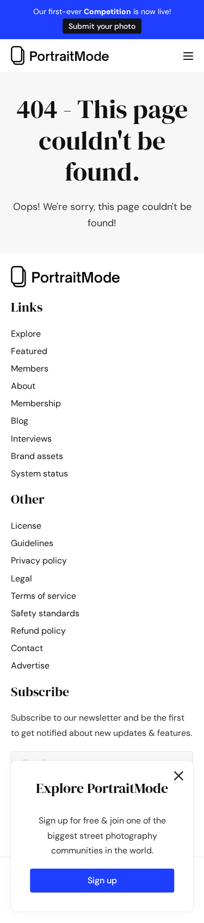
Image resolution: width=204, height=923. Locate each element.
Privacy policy (39, 560)
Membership (36, 403)
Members (29, 368)
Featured (29, 351)
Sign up (102, 880)
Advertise (30, 665)
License (26, 525)
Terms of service (43, 596)
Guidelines (32, 543)
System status (39, 473)
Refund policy (38, 630)
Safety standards (45, 613)
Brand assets (37, 456)
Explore (26, 333)
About (23, 386)
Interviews (31, 438)
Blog (19, 420)
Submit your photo (102, 26)
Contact (27, 648)
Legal (21, 578)
